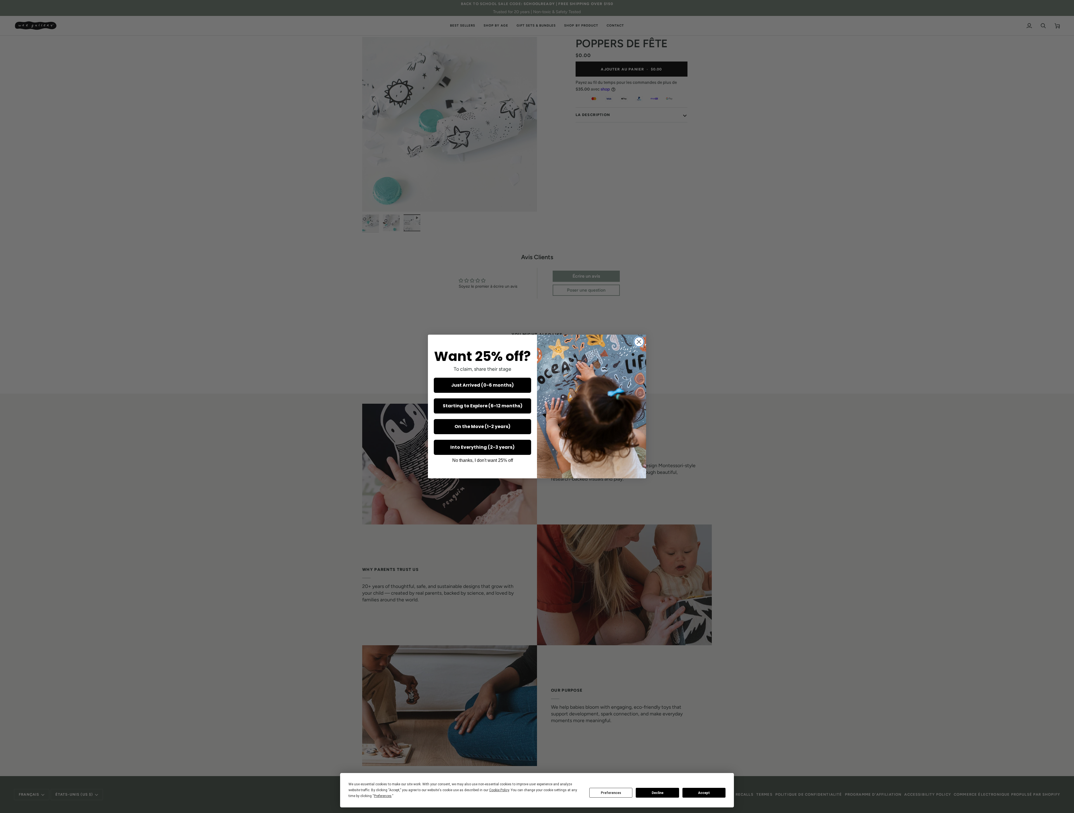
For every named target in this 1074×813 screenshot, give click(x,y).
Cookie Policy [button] (499, 790)
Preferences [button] (383, 796)
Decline (657, 793)
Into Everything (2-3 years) (482, 447)
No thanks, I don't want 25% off (482, 460)
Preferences (611, 793)
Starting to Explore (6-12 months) (482, 406)
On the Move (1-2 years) (482, 426)
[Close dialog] (639, 342)
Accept (704, 793)
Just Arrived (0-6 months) (482, 385)
